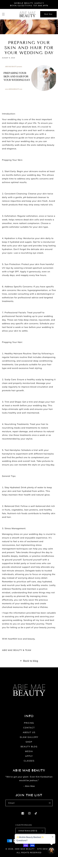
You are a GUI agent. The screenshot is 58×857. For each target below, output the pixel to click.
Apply (29, 756)
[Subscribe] (49, 803)
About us (29, 732)
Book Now (48, 14)
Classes (29, 760)
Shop (29, 742)
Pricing (29, 723)
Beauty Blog (29, 746)
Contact (29, 727)
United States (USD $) (27, 831)
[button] (3, 14)
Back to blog (30, 660)
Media (29, 751)
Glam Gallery (29, 737)
